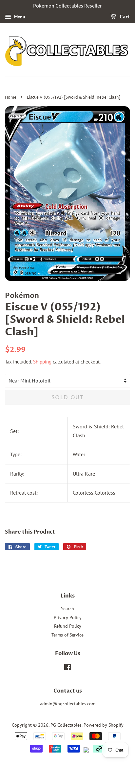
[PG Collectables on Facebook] (67, 668)
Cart (124, 17)
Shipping (42, 362)
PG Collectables (66, 725)
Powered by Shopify (104, 725)
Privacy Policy (68, 617)
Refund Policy (67, 626)
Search (67, 609)
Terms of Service (67, 635)
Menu (19, 17)
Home (10, 97)
